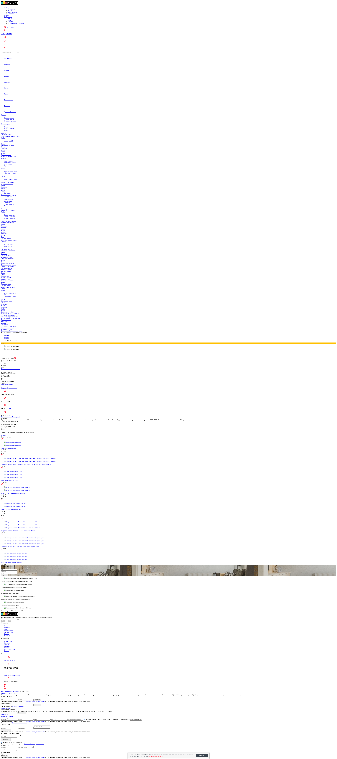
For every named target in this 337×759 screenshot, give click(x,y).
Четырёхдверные (9, 204)
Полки (3, 153)
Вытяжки (3, 282)
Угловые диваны (9, 119)
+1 (1, 516)
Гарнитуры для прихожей (8, 221)
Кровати (3, 133)
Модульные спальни (7, 184)
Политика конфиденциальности (10, 691)
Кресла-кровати (9, 128)
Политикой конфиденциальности (35, 701)
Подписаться (5, 739)
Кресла (6, 127)
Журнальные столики (10, 171)
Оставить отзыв (5, 435)
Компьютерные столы (7, 258)
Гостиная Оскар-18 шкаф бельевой (11, 509)
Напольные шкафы (6, 269)
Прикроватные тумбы (10, 179)
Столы (3, 151)
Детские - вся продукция (8, 265)
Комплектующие (6, 193)
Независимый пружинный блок (10, 318)
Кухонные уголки (6, 134)
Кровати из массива (10, 166)
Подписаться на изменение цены (10, 369)
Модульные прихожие (7, 222)
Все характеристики (7, 384)
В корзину (4, 388)
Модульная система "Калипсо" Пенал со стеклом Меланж (18, 530)
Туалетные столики (10, 173)
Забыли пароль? (5, 708)
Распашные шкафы (6, 196)
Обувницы (4, 233)
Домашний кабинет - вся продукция (11, 331)
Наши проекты (12, 12)
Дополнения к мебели (7, 312)
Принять (201, 755)
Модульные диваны (10, 121)
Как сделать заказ (9, 649)
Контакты (11, 13)
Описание (4, 417)
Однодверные (8, 199)
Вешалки (3, 227)
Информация (8, 17)
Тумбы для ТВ (8, 141)
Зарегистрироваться (18, 706)
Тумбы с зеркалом (9, 218)
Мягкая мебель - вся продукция (10, 136)
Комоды (3, 150)
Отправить (4, 575)
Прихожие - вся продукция (9, 240)
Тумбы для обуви (9, 215)
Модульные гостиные (7, 145)
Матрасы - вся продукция (8, 326)
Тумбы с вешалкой (9, 216)
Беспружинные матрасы (8, 315)
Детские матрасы (6, 320)
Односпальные (8, 161)
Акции (6, 25)
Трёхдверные (8, 202)
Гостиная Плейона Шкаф (8, 448)
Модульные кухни (6, 268)
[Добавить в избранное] (15, 358)
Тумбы (3, 138)
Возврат (6, 647)
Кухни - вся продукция (7, 287)
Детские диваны (6, 262)
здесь (10, 408)
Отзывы (9, 417)
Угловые (6, 206)
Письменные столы (6, 257)
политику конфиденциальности (155, 756)
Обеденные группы (6, 277)
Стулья (3, 274)
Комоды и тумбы (6, 255)
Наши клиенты (8, 630)
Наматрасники (5, 321)
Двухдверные (8, 201)
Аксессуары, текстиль (7, 263)
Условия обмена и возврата (16, 23)
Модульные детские (7, 249)
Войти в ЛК (4, 714)
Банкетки (3, 235)
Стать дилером (8, 632)
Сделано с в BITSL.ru (8, 693)
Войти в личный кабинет (19, 723)
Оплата (10, 20)
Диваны (3, 115)
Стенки (3, 144)
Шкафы (3, 147)
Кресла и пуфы (5, 124)
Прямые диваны (9, 118)
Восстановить (21, 713)
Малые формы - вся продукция (10, 313)
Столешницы (5, 276)
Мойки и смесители (7, 280)
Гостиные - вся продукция (8, 156)
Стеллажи (4, 148)
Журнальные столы (10, 293)
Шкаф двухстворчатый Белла (9, 480)
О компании (11, 9)
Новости (10, 10)
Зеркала (3, 188)
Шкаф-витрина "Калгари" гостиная (11, 562)
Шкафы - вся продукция (8, 210)
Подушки (3, 323)
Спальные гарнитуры (7, 182)
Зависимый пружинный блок (9, 316)
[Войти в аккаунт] (168, 41)
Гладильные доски (6, 301)
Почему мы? (16, 417)
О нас (6, 7)
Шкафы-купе (5, 209)
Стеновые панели (6, 279)
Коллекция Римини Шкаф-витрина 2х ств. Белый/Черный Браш (20, 546)
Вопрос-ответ (8, 641)
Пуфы (6, 130)
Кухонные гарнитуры (7, 266)
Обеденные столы (9, 295)
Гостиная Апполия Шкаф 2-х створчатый (13, 493)
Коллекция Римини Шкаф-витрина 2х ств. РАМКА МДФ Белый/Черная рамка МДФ (26, 464)
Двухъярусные (8, 244)
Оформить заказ (5, 730)
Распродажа (10, 27)
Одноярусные (8, 246)
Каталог (6, 15)
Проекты (7, 627)
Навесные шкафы (6, 271)
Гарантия (10, 21)
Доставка (10, 18)
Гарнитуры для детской (8, 250)
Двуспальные (8, 164)
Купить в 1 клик (12, 388)
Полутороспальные (10, 162)
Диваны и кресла (6, 155)
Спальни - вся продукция (8, 195)
